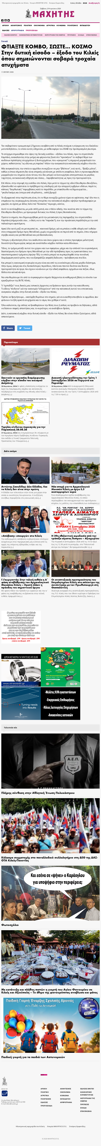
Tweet (27, 328)
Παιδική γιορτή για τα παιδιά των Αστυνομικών (33, 1057)
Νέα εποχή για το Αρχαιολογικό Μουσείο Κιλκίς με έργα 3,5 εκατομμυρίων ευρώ (70, 489)
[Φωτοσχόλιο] (50, 893)
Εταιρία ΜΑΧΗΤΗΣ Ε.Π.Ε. (39, 3)
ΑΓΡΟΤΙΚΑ (50, 25)
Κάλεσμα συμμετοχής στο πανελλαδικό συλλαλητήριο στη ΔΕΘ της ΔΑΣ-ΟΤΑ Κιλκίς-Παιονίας (49, 858)
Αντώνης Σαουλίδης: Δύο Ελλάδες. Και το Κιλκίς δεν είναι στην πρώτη (24, 488)
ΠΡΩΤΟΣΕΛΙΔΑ (31, 30)
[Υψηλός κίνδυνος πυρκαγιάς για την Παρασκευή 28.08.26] (25, 410)
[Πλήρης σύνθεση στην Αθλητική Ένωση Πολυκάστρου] (50, 761)
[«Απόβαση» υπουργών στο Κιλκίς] (25, 519)
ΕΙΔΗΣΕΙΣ (5, 30)
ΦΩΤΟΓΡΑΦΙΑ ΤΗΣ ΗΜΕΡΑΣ (55, 35)
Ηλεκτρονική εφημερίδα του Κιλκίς (15, 3)
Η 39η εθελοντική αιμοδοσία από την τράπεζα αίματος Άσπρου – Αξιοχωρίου (75, 537)
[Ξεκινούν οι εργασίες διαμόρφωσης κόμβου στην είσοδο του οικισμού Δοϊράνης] (25, 361)
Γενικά (4, 41)
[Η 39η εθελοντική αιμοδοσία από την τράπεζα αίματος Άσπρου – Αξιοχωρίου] (75, 519)
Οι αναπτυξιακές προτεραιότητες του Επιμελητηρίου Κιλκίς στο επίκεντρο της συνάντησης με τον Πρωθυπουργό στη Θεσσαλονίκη (75, 583)
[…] (10, 394)
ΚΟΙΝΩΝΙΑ (61, 25)
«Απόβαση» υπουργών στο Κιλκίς (21, 535)
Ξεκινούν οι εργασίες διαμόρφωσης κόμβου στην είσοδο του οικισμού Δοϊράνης (23, 380)
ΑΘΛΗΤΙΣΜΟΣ (16, 25)
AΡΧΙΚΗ (5, 25)
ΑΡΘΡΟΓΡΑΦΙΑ (17, 30)
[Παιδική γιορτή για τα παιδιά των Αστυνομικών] (50, 1025)
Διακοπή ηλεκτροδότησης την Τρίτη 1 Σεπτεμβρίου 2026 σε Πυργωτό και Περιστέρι (74, 380)
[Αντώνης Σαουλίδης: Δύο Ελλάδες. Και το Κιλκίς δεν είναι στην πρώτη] (25, 470)
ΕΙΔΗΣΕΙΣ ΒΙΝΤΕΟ (10, 35)
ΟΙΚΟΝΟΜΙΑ (39, 25)
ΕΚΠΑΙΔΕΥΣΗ (85, 25)
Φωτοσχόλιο (10, 925)
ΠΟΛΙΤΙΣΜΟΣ (72, 25)
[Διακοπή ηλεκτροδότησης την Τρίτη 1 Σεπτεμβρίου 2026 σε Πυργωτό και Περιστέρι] (75, 361)
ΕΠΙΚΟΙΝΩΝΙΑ (91, 35)
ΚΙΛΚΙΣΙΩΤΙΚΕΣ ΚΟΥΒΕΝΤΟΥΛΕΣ (30, 35)
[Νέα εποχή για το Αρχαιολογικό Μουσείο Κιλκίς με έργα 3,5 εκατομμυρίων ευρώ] (75, 470)
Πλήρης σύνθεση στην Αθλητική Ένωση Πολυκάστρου (38, 793)
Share (10, 328)
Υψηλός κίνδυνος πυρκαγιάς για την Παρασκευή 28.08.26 (23, 428)
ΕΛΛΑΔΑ (81, 35)
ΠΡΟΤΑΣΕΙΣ (71, 35)
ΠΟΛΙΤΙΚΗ (28, 25)
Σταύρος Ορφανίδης (56, 3)
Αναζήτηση (93, 3)
